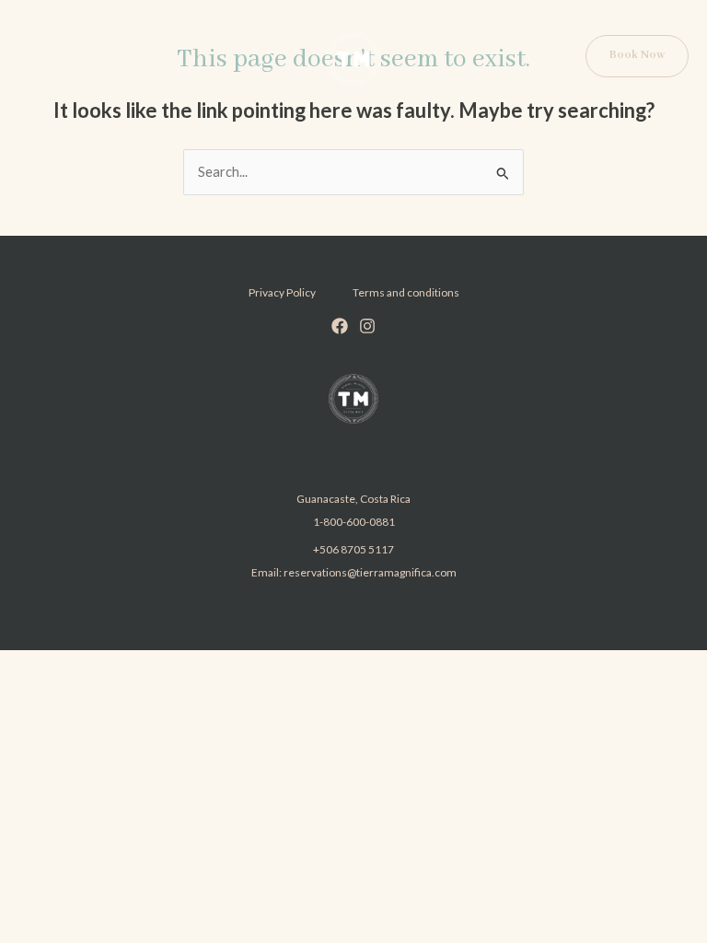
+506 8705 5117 (353, 549)
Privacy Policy (282, 292)
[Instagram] (367, 326)
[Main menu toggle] (37, 59)
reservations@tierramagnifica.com (370, 572)
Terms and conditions (406, 292)
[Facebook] (339, 326)
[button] (637, 56)
